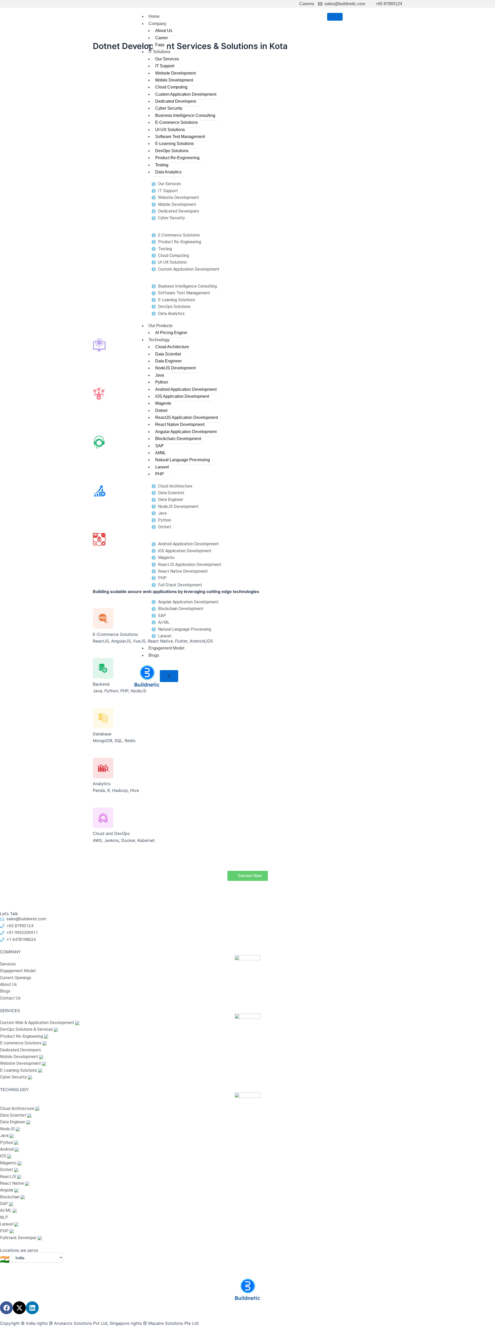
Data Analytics (168, 172)
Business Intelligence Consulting (185, 115)
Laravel (162, 467)
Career (161, 38)
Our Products (160, 325)
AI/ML (160, 453)
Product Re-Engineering (177, 158)
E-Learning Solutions (174, 143)
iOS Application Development (182, 396)
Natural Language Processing (182, 460)
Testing (161, 165)
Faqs (159, 45)
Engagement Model (166, 648)
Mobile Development (174, 80)
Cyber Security (168, 108)
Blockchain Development (178, 438)
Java (159, 375)
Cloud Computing (171, 87)
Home (154, 16)
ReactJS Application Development (186, 417)
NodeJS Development (175, 368)
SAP (159, 446)
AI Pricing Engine (171, 332)
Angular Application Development (186, 431)
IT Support (164, 66)
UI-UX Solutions (170, 129)
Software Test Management (180, 136)
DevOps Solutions (171, 151)
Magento (163, 403)
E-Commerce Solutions (176, 122)
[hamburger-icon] (335, 17)
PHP (159, 474)
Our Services (167, 59)
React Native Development (179, 424)
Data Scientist (168, 354)
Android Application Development (186, 389)
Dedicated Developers (175, 101)
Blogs (153, 655)
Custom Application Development (185, 94)
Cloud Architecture (172, 347)
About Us (163, 30)
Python (161, 382)
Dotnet (161, 410)
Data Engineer (168, 361)
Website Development (175, 73)
